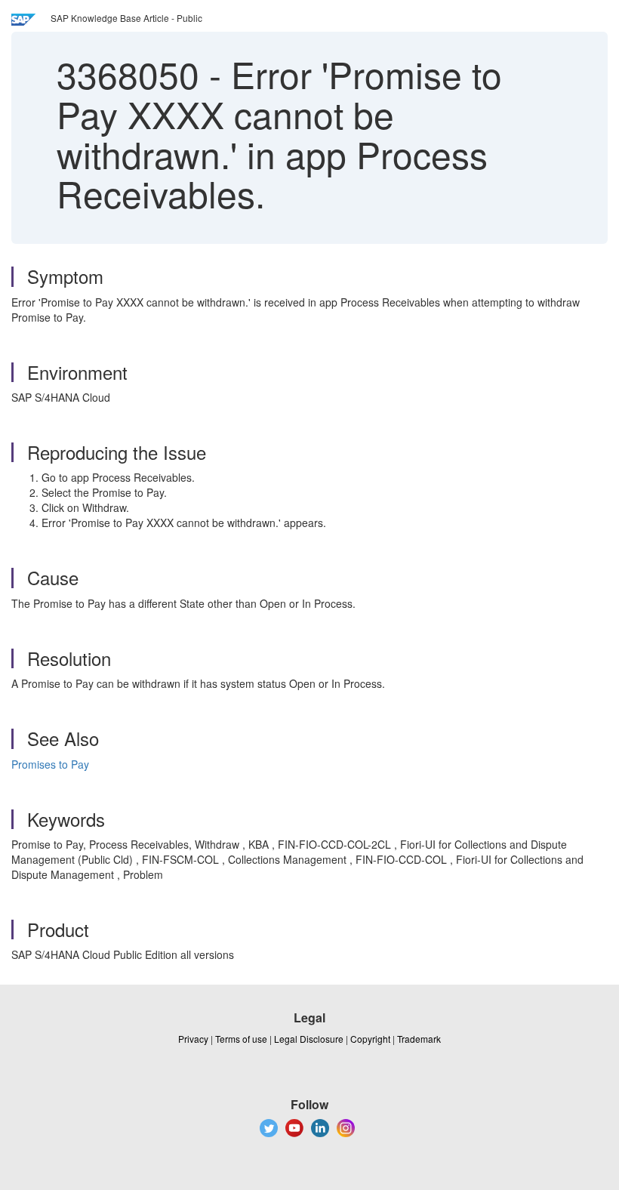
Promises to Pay (50, 764)
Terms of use (241, 1038)
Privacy (193, 1038)
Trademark (419, 1038)
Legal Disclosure (308, 1038)
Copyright (370, 1038)
